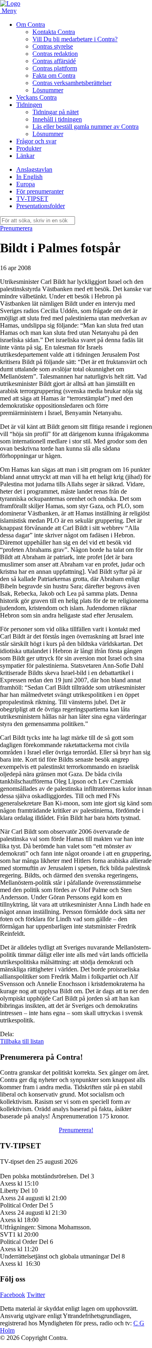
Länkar (25, 155)
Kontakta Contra (53, 31)
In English (29, 176)
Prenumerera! (76, 1130)
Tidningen (29, 104)
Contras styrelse (52, 46)
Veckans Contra (36, 97)
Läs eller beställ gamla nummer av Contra (85, 126)
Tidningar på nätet (55, 112)
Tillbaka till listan (22, 1041)
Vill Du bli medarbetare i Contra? (75, 39)
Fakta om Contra (53, 75)
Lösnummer (47, 90)
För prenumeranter (40, 191)
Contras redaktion (55, 53)
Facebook (12, 1294)
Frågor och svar (36, 141)
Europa (25, 184)
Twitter (36, 1294)
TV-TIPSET (32, 198)
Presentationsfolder (40, 205)
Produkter (28, 148)
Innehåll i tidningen (57, 119)
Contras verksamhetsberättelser (71, 82)
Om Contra (30, 24)
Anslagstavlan (34, 169)
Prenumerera (16, 228)
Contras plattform (54, 68)
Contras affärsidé (54, 60)
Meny (9, 10)
